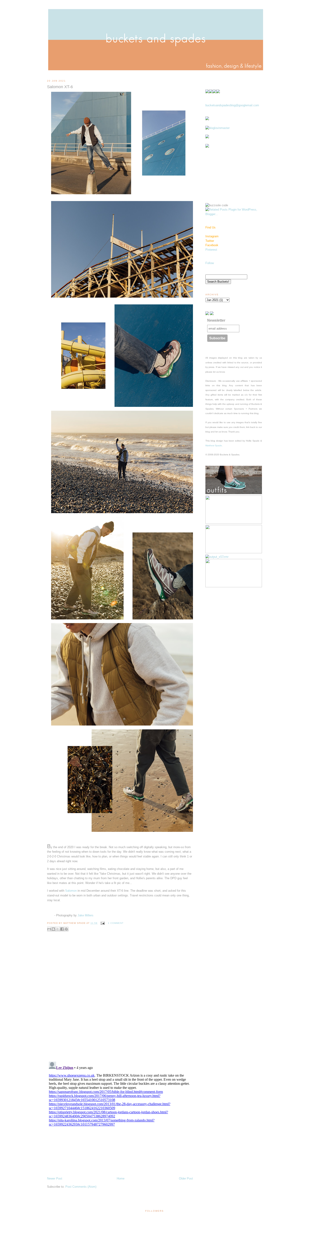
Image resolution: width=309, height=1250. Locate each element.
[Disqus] (120, 999)
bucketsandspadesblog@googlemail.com (232, 105)
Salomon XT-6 (60, 87)
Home (120, 1178)
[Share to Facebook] (62, 929)
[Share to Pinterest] (66, 929)
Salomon (71, 890)
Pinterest (211, 249)
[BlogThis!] (53, 929)
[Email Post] (102, 923)
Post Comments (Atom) (80, 1186)
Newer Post (54, 1178)
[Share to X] (57, 929)
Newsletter (216, 320)
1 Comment (116, 923)
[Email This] (49, 929)
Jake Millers (85, 915)
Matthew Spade (213, 445)
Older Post (186, 1178)
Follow (209, 263)
